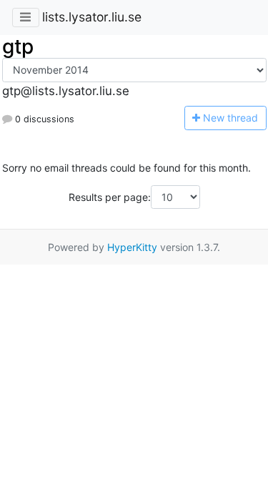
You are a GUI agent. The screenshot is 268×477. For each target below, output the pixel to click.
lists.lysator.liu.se (92, 16)
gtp (18, 46)
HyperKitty (132, 247)
